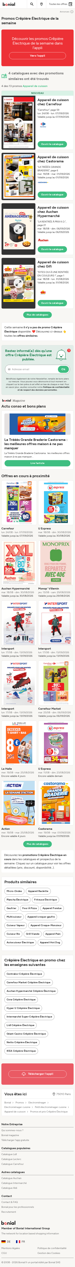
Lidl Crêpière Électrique (20, 1025)
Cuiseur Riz (13, 933)
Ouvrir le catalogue (52, 144)
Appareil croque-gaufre (41, 916)
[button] (37, 120)
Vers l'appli (37, 55)
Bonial (7, 1102)
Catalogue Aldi (9, 1188)
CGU (4, 1253)
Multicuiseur (14, 916)
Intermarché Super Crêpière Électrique (29, 1016)
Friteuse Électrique (45, 899)
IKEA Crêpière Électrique (21, 1050)
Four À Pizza (29, 908)
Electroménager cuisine (17, 1107)
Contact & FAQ (9, 1202)
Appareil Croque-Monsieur (46, 925)
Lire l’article (37, 463)
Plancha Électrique (17, 899)
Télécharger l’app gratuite (15, 1140)
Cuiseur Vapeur (16, 925)
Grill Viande (32, 933)
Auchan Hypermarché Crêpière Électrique (31, 991)
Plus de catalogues (37, 314)
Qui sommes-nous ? (12, 1130)
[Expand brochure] (18, 123)
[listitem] (19, 509)
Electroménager (37, 1102)
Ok (63, 369)
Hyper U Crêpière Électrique (23, 1008)
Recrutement (8, 1211)
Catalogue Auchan (11, 1178)
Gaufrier (11, 908)
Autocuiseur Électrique (20, 942)
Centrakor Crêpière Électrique (24, 973)
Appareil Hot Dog (50, 942)
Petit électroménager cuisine (50, 1107)
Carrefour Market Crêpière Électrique (29, 982)
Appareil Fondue (52, 908)
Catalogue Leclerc (11, 1159)
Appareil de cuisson (35, 86)
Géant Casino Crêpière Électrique (26, 1033)
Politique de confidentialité (52, 1248)
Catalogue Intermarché (14, 1183)
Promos (20, 1102)
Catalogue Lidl (9, 1154)
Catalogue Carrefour (12, 1164)
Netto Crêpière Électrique (22, 1042)
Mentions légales (10, 1248)
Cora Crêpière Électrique (21, 999)
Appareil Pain (53, 933)
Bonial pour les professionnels (17, 1207)
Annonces (64, 11)
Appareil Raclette (38, 891)
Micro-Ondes (14, 891)
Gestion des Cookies (49, 1253)
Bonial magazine (10, 1135)
